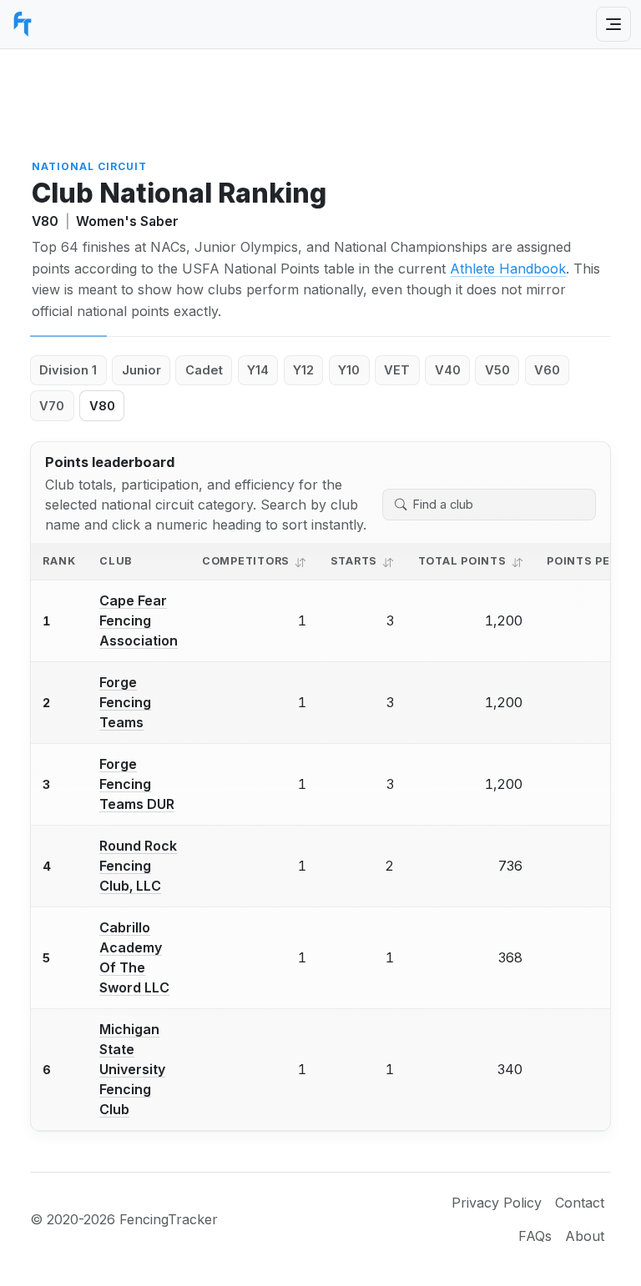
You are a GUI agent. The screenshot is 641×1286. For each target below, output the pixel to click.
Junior (141, 370)
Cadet (204, 370)
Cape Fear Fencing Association (138, 620)
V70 (51, 406)
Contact (579, 1202)
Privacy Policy (497, 1202)
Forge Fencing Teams (125, 702)
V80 (102, 406)
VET (397, 370)
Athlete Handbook (508, 268)
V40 (448, 370)
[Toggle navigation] (613, 24)
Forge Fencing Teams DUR (136, 784)
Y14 (258, 370)
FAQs (535, 1236)
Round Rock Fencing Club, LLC (138, 865)
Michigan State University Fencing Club (132, 1069)
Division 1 (68, 370)
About (584, 1236)
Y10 (349, 370)
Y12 (303, 370)
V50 (497, 370)
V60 (547, 370)
